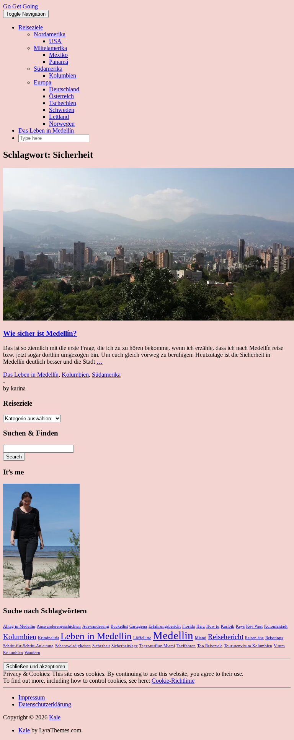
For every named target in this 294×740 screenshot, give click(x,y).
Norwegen (62, 123)
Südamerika (48, 68)
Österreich (61, 96)
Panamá (58, 61)
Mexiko (58, 55)
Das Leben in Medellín (46, 130)
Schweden (61, 110)
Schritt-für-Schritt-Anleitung (28, 646)
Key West (254, 626)
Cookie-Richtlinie (173, 680)
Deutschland (64, 89)
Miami (200, 638)
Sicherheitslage (124, 646)
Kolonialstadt (275, 626)
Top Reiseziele (209, 646)
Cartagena (138, 626)
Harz (200, 626)
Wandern (32, 653)
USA (55, 41)
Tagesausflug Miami (157, 646)
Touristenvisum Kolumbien (248, 646)
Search (14, 457)
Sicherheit (101, 646)
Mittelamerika (50, 48)
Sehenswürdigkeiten (73, 646)
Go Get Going (20, 6)
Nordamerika (49, 34)
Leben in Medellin (96, 636)
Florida (188, 626)
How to (212, 626)
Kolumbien (62, 75)
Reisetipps (274, 638)
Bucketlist (119, 626)
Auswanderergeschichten (59, 626)
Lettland (59, 116)
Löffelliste (142, 638)
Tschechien (62, 103)
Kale (54, 717)
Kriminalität (48, 638)
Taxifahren (186, 646)
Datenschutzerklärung (44, 704)
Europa (42, 82)
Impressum (31, 697)
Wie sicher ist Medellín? (40, 333)
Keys (240, 626)
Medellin (173, 635)
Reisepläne (254, 638)
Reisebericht (225, 637)
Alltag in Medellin (19, 626)
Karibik (227, 626)
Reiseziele (30, 27)
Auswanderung (95, 626)
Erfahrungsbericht (165, 626)
